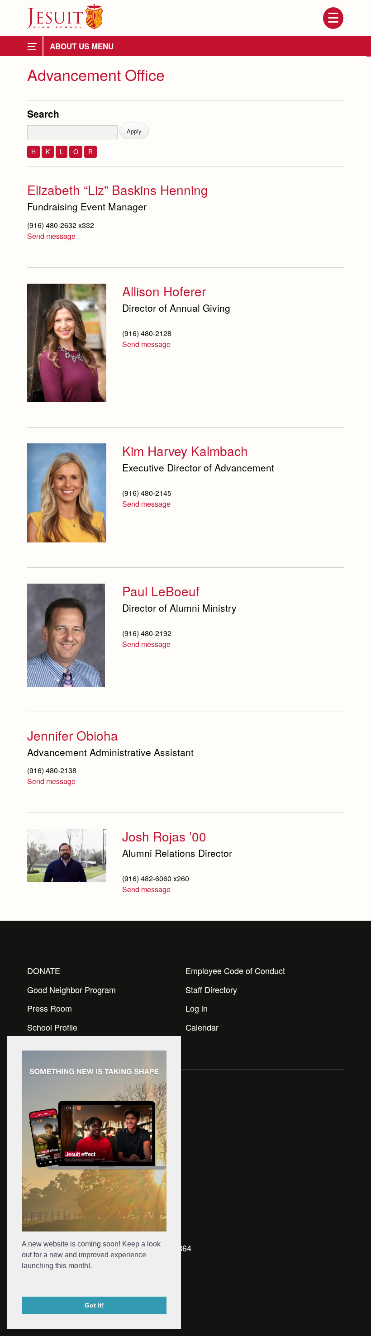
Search (43, 113)
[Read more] (66, 343)
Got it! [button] (94, 1305)
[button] (23, 1284)
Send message (51, 236)
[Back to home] (65, 16)
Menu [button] (333, 18)
